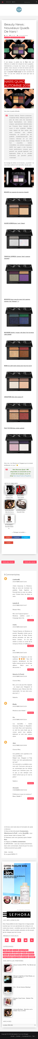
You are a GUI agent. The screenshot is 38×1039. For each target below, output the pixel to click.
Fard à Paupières (15, 37)
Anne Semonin (7, 957)
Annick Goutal (16, 957)
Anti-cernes (25, 957)
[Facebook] (19, 940)
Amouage (18, 954)
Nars (23, 37)
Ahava (24, 952)
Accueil (12, 1036)
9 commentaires (23, 35)
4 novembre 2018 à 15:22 (20, 790)
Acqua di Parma (23, 950)
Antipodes (32, 957)
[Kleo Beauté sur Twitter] (9, 2)
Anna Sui (31, 954)
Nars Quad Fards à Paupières (22, 476)
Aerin (14, 952)
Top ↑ (33, 1036)
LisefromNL (16, 579)
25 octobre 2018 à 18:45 (20, 627)
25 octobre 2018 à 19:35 (20, 652)
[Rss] (32, 940)
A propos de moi (26, 1036)
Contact (18, 1036)
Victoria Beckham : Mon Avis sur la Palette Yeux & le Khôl (22, 1010)
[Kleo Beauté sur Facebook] (11, 2)
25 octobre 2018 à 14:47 (20, 605)
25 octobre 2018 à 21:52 (20, 706)
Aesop (19, 952)
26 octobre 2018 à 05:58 (20, 745)
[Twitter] (13, 940)
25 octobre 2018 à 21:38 (20, 676)
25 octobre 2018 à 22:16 (20, 719)
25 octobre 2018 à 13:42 (20, 581)
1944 (4, 950)
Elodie (15, 704)
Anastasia (24, 954)
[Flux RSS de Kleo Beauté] (15, 2)
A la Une (7, 37)
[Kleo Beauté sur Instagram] (7, 2)
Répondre (30, 598)
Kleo (7, 35)
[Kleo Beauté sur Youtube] (13, 2)
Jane (14, 743)
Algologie (11, 954)
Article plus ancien (29, 562)
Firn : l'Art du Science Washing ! (22, 987)
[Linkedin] (7, 940)
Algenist (5, 954)
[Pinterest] (25, 940)
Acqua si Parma (7, 952)
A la (11, 950)
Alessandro (30, 952)
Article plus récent (8, 562)
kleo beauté (15, 1034)
